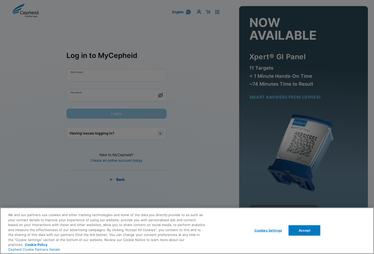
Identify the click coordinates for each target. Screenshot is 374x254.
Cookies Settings (268, 230)
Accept (305, 230)
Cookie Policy (36, 245)
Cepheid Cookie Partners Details (34, 249)
